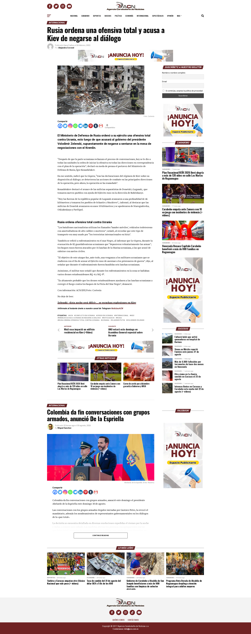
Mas (178, 15)
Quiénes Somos (118, 619)
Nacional (74, 15)
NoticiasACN (117, 308)
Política (118, 15)
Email (164, 82)
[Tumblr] (95, 126)
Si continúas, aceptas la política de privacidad (184, 91)
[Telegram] (80, 126)
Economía (129, 15)
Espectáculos (157, 15)
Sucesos (107, 15)
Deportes (97, 15)
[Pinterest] (90, 126)
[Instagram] (70, 126)
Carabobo (85, 15)
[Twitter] (65, 126)
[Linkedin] (85, 126)
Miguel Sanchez (64, 428)
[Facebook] (60, 126)
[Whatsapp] (75, 126)
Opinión (170, 15)
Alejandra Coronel (66, 48)
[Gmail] (101, 126)
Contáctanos (133, 619)
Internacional (143, 15)
